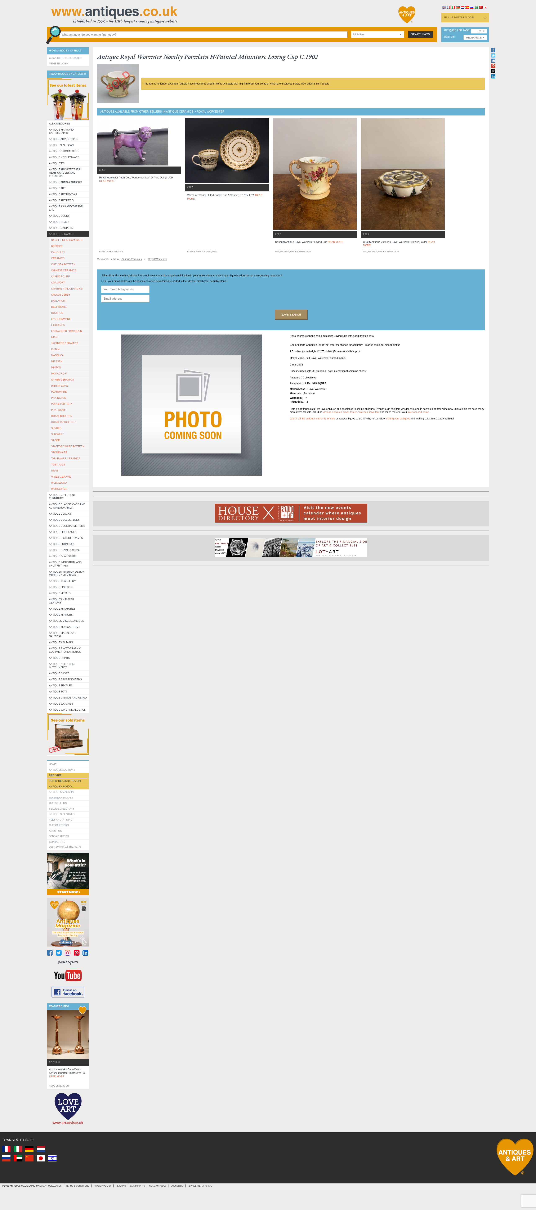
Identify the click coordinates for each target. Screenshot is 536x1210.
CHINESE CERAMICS (63, 270)
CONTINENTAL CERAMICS (67, 288)
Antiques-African (61, 145)
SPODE (55, 440)
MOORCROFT (59, 373)
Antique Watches (61, 703)
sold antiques (157, 1186)
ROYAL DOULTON (61, 416)
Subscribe (177, 1186)
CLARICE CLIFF (60, 276)
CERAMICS (57, 258)
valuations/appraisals (65, 847)
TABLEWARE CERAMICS (65, 458)
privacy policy (102, 1186)
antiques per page (456, 30)
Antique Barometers (63, 151)
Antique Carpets (61, 228)
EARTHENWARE (61, 319)
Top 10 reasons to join (65, 780)
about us (55, 830)
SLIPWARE (57, 434)
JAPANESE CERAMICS (64, 343)
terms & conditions (77, 1186)
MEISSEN (56, 361)
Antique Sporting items (65, 679)
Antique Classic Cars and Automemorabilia (67, 506)
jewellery (374, 412)
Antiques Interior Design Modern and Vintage (67, 573)
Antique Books (59, 215)
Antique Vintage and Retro (68, 697)
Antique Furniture (62, 544)
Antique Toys (58, 691)
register (55, 775)
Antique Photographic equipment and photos (65, 650)
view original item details (315, 83)
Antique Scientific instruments (62, 666)
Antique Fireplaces (62, 532)
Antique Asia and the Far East (66, 208)
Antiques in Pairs (61, 642)
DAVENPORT (59, 300)
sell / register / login (458, 17)
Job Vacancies (59, 836)
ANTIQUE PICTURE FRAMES (66, 538)
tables (353, 412)
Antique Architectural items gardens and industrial (65, 173)
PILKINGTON (58, 397)
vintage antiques (332, 412)
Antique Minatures (62, 608)
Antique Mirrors (61, 614)
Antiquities (56, 163)
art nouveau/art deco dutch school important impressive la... (68, 1073)
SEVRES (56, 428)
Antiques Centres (62, 814)
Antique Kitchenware (64, 157)
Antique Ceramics (61, 234)
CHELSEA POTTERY (63, 264)
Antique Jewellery (62, 581)
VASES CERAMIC (61, 476)
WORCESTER (59, 488)
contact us (57, 842)
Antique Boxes (59, 221)
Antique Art (57, 188)
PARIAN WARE (59, 385)
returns (121, 1186)
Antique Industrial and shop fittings (65, 564)
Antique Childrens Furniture (62, 496)
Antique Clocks (60, 513)
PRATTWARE (59, 410)
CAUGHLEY (58, 252)
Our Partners (59, 825)
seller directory (61, 808)
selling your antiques (398, 418)
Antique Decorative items (67, 525)
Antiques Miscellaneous (66, 620)
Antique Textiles (60, 685)
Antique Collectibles (64, 519)
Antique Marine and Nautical (62, 635)
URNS (54, 470)
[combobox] (377, 34)
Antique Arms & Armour (65, 182)
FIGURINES (58, 325)
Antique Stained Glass (64, 550)
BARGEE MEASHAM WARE (67, 240)
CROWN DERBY (60, 294)
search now (420, 34)
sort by (448, 37)
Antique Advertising (63, 139)
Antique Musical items (64, 627)
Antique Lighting (60, 587)
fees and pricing (60, 819)
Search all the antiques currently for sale (312, 418)
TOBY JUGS (58, 464)
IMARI (54, 337)
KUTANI (55, 349)
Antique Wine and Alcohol (67, 709)
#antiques (68, 961)
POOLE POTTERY (61, 403)
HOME (53, 764)
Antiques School (61, 786)
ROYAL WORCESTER (63, 422)
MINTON (56, 367)
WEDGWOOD (59, 482)
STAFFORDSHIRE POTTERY (67, 446)
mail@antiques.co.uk (49, 1186)
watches (363, 412)
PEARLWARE (59, 391)
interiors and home (418, 412)
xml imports (137, 1186)
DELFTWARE (59, 306)
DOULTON (57, 312)
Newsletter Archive (200, 1186)
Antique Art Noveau (63, 194)
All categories (59, 123)
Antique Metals (60, 593)
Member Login (58, 63)
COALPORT (58, 282)
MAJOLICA (57, 355)
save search (291, 314)
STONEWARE (59, 452)
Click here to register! (65, 57)
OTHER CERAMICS (62, 379)
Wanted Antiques (61, 797)
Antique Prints (59, 657)
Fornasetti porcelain (66, 331)
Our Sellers (58, 803)
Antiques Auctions (62, 769)
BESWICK (57, 246)
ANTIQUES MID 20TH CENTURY (61, 601)
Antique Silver (59, 673)
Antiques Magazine (62, 792)
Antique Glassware (63, 556)
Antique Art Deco (61, 200)
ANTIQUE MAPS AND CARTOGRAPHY (61, 131)
